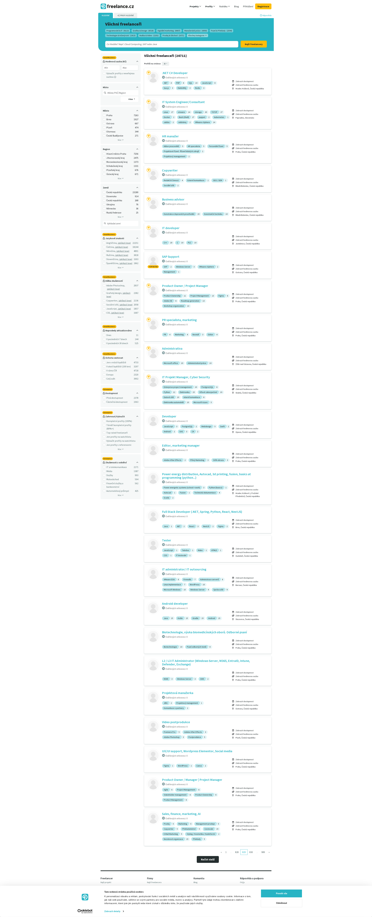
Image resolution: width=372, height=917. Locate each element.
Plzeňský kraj (113, 170)
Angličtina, (111, 242)
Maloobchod (112, 479)
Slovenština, (112, 259)
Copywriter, (112, 300)
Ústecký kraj (112, 174)
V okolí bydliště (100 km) (118, 366)
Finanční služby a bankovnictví (114, 485)
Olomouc (111, 131)
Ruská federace (113, 212)
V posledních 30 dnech (117, 343)
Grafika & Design (143, 30)
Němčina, (111, 251)
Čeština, (110, 247)
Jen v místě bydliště (116, 362)
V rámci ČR (111, 370)
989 (263, 852)
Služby (109, 475)
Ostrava (110, 123)
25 (165, 64)
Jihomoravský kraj (115, 157)
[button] (195, 6)
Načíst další (208, 859)
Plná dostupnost (114, 397)
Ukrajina (110, 204)
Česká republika (114, 192)
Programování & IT (118, 30)
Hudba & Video (149, 35)
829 (244, 852)
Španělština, (112, 263)
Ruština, (110, 255)
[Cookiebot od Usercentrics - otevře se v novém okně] (85, 911)
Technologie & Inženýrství (121, 35)
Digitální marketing (169, 30)
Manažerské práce (195, 30)
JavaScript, (111, 308)
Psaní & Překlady (221, 30)
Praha (109, 115)
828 (237, 852)
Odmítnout (281, 903)
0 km (130, 99)
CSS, (108, 312)
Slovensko (111, 196)
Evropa (109, 374)
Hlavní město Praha (116, 153)
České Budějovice (114, 135)
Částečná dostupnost (117, 401)
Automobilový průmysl (117, 490)
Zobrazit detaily (112, 911)
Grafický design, (114, 293)
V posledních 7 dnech (116, 339)
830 (251, 852)
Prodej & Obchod (173, 35)
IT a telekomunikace (116, 467)
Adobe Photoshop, (115, 285)
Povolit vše (281, 893)
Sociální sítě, (112, 304)
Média (109, 471)
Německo (111, 208)
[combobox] (165, 44)
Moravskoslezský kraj (116, 161)
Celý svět (110, 378)
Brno (108, 119)
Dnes (108, 335)
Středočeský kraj (114, 165)
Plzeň (109, 127)
